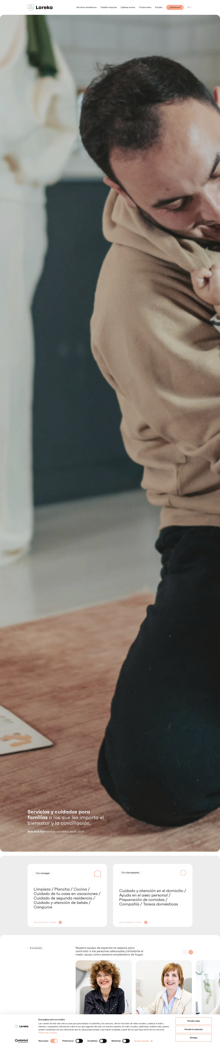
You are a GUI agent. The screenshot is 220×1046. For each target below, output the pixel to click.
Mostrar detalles (141, 1041)
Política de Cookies (47, 1033)
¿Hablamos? (175, 7)
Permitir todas (193, 1021)
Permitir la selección (194, 1029)
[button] (191, 952)
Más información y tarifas (45, 922)
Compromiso (145, 7)
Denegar (193, 1038)
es (188, 7)
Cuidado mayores (108, 7)
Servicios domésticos (87, 7)
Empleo (158, 7)
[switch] (79, 1041)
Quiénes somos (128, 7)
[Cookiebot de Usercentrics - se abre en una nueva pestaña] (21, 1041)
